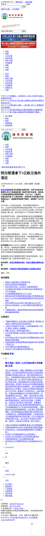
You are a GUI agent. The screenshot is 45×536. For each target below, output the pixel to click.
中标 (7, 67)
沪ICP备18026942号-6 (20, 517)
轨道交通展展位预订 (17, 262)
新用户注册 (5, 9)
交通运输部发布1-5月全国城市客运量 (19, 439)
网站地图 (8, 496)
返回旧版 (28, 2)
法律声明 (8, 491)
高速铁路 (8, 125)
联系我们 (8, 486)
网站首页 (19, 2)
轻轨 (7, 121)
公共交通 (8, 56)
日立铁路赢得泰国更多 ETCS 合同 (18, 294)
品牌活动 (8, 88)
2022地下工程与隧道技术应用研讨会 (19, 349)
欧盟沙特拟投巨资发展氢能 (15, 284)
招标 (7, 65)
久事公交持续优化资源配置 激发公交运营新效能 (23, 425)
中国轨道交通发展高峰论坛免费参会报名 (25, 269)
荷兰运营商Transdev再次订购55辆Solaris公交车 (23, 303)
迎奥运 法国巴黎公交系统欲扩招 (17, 282)
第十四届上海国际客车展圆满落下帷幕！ (25, 112)
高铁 (7, 118)
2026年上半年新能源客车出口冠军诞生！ (21, 434)
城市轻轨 (8, 123)
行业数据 (8, 63)
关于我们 (8, 484)
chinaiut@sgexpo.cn (17, 504)
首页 (7, 51)
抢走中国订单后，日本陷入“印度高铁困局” (21, 287)
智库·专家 (9, 60)
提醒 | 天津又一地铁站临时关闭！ (18, 331)
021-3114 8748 (15, 506)
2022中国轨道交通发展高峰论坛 (17, 347)
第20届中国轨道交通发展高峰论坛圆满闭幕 (26, 110)
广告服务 (8, 489)
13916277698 (18, 508)
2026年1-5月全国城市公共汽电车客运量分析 (22, 437)
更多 (12, 354)
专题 (7, 70)
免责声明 (8, 493)
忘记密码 (15, 9)
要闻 (11, 167)
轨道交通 (8, 58)
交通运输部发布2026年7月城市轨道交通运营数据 (24, 427)
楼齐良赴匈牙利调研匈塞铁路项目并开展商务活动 (24, 296)
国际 (3, 167)
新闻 (7, 54)
